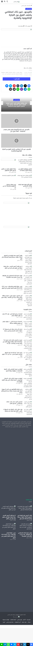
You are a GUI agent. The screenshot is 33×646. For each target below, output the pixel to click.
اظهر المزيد (17, 79)
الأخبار (16, 100)
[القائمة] (2, 2)
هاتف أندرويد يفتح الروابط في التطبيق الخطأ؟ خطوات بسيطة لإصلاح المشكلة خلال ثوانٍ (12, 257)
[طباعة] (10, 89)
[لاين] (17, 89)
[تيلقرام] (25, 89)
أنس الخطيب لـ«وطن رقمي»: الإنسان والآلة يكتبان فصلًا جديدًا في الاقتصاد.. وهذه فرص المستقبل (11, 297)
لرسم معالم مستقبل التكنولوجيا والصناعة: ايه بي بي (9, 186)
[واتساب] (28, 89)
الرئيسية (29, 6)
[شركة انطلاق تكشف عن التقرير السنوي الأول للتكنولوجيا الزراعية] (8, 163)
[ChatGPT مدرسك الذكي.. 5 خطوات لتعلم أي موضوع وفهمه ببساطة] (27, 324)
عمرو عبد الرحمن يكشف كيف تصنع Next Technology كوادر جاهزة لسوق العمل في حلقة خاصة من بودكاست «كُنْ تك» (12, 341)
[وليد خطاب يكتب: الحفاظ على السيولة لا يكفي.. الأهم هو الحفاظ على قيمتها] (27, 412)
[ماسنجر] (6, 85)
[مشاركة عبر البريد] (14, 89)
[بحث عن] (4, 2)
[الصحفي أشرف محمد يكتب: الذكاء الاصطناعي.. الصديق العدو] (27, 404)
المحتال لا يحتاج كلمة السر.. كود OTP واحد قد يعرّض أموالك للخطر (12, 315)
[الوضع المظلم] (7, 2)
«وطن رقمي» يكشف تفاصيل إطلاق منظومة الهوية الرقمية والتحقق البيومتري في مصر (11, 73)
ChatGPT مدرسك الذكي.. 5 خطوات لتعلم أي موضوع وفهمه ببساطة (12, 322)
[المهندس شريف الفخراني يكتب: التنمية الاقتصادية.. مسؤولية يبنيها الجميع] (27, 372)
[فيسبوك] (28, 85)
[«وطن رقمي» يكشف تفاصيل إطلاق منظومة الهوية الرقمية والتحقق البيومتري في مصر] (27, 77)
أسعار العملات (13, 620)
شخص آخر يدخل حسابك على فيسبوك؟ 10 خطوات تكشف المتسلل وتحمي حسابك (12, 330)
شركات (29, 622)
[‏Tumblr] (17, 85)
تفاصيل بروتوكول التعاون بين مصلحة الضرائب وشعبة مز (25, 169)
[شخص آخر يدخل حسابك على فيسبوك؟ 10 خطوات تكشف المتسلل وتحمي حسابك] (27, 333)
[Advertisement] (16, 446)
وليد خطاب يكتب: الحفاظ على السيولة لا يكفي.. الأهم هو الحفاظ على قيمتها (12, 410)
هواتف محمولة (6, 620)
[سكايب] (10, 85)
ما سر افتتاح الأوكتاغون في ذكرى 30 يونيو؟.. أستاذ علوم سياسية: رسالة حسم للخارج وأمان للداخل (11, 391)
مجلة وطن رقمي (9, 622)
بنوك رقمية (24, 622)
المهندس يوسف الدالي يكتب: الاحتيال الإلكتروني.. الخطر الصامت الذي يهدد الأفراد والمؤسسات (12, 380)
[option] (16, 103)
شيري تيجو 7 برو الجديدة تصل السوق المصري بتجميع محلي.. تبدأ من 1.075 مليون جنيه (12, 354)
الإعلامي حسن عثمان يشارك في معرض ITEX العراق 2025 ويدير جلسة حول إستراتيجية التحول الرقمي (16, 104)
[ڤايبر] (21, 89)
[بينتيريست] (14, 85)
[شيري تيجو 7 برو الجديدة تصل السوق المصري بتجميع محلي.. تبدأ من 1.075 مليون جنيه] (27, 357)
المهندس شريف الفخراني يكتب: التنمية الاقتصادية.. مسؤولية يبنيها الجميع (13, 370)
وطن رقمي (23, 6)
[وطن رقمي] (17, 1)
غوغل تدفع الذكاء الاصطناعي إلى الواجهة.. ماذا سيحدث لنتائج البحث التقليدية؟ (12, 276)
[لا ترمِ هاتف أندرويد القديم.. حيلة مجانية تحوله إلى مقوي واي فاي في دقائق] (27, 270)
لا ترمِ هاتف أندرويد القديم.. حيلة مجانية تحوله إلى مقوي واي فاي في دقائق (13, 267)
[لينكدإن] (21, 85)
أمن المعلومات (18, 622)
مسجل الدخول (22, 198)
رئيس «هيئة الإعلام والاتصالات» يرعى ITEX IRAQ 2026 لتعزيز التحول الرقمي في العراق (12, 287)
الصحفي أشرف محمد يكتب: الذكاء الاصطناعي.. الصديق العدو (14, 402)
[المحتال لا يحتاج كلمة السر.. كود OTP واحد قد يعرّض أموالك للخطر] (27, 316)
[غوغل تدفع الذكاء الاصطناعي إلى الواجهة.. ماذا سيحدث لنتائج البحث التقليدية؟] (27, 280)
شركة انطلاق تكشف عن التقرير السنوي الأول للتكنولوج (8, 169)
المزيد (4, 622)
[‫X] (25, 85)
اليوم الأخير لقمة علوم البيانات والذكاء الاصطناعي (25, 185)
